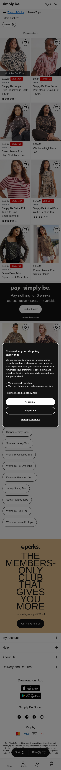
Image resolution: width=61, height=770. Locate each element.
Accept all (30, 401)
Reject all (30, 410)
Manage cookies (30, 419)
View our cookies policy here (21, 392)
